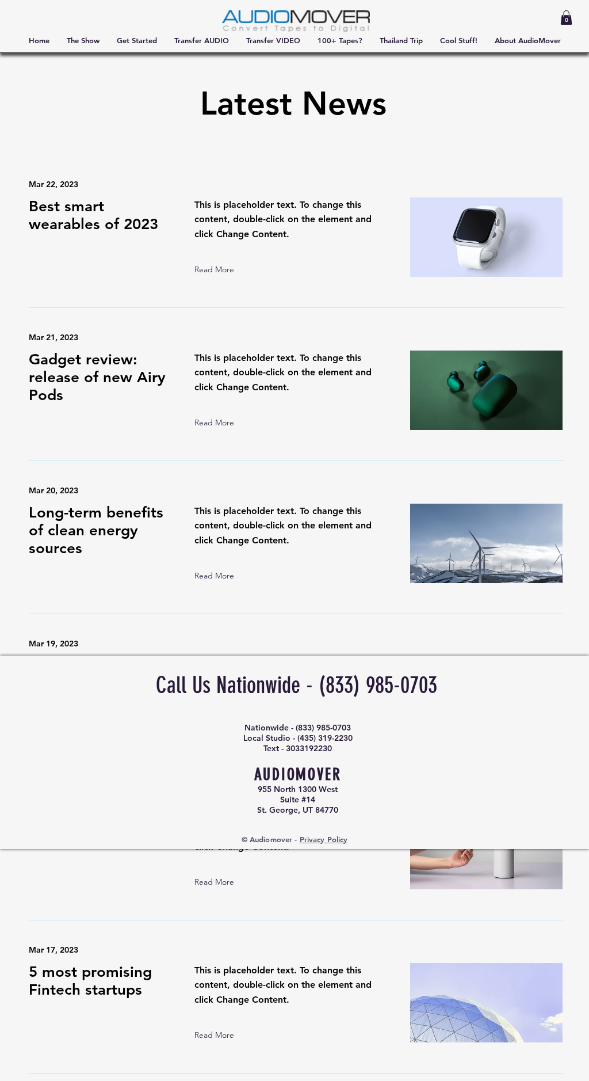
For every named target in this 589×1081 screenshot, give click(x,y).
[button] (566, 17)
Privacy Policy (324, 839)
